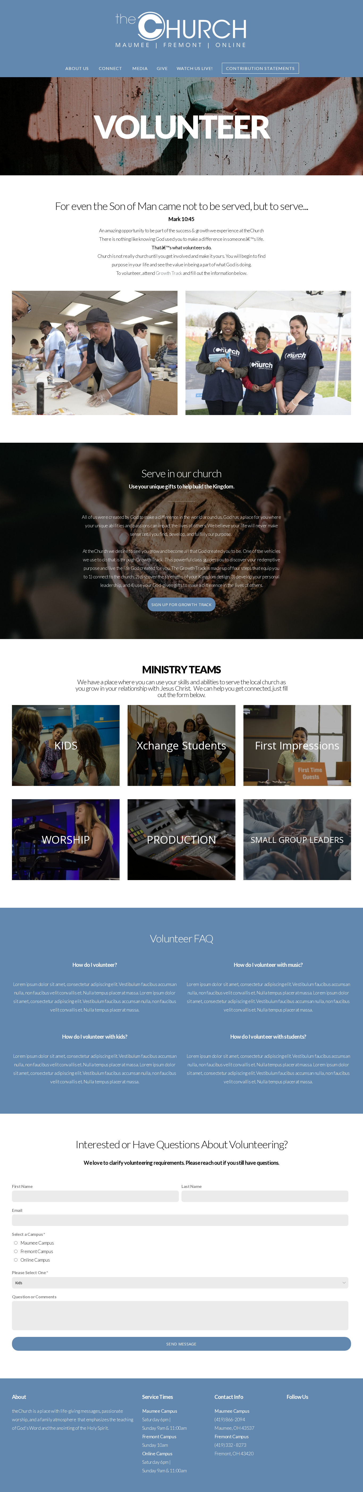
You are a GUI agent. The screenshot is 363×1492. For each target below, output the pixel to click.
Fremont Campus (36, 1251)
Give (162, 68)
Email (17, 1210)
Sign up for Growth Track (181, 604)
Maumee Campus (37, 1243)
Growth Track (169, 273)
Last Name (192, 1186)
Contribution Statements (260, 68)
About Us (77, 68)
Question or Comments (34, 1296)
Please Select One (29, 1272)
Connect (111, 68)
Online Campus (35, 1260)
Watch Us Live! (195, 68)
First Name (22, 1186)
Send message (181, 1343)
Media (140, 68)
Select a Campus (27, 1234)
